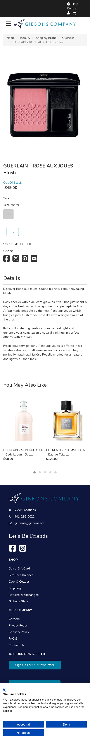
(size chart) (11, 205)
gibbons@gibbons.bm (29, 523)
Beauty (25, 38)
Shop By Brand (46, 38)
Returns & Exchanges (24, 595)
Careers (14, 619)
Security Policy (19, 632)
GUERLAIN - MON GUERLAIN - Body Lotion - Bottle (23, 452)
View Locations (25, 510)
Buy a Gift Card (19, 568)
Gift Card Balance (21, 575)
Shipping (15, 588)
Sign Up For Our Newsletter (34, 665)
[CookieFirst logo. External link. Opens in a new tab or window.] (5, 690)
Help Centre (72, 6)
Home (11, 38)
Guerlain (68, 38)
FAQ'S (13, 639)
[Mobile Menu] (8, 25)
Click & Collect (19, 582)
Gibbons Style (18, 601)
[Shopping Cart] (75, 13)
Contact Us (16, 645)
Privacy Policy (18, 625)
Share (8, 251)
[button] (34, 472)
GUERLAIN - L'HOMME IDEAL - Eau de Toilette (66, 452)
